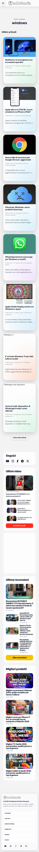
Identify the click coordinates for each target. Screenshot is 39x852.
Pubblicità (8, 829)
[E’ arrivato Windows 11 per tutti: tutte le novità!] (19, 343)
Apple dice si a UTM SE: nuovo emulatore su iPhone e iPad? (18, 110)
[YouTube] (7, 461)
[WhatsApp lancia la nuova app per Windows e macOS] (19, 244)
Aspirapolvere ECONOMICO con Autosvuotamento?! (18, 495)
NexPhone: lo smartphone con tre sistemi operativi (19, 61)
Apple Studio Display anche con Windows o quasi (19, 307)
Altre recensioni (19, 658)
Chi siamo (8, 813)
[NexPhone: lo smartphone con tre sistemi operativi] (19, 47)
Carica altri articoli (19, 438)
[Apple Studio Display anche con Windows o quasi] (19, 294)
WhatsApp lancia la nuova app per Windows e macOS (18, 258)
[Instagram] (13, 461)
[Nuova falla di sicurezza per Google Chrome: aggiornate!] (19, 145)
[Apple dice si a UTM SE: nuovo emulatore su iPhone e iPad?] (19, 97)
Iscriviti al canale (19, 526)
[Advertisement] (19, 553)
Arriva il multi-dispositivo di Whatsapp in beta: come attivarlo (17, 408)
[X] (27, 461)
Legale (7, 840)
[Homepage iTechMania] (12, 797)
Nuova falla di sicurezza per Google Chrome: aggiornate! (18, 158)
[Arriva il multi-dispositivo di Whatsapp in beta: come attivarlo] (19, 393)
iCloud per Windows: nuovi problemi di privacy (17, 208)
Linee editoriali (9, 824)
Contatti (7, 818)
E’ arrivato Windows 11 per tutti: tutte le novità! (19, 357)
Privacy (7, 834)
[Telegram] (22, 461)
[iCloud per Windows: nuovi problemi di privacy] (19, 194)
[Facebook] (17, 461)
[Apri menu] (3, 3)
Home (16, 19)
